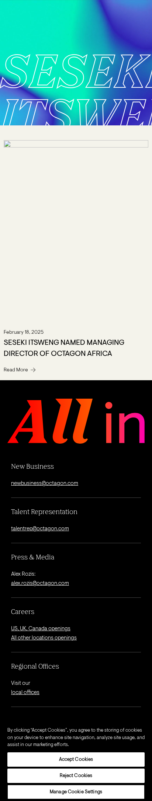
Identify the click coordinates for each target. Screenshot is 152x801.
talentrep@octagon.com (40, 529)
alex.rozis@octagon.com (40, 583)
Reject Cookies (76, 775)
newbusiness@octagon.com (44, 483)
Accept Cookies (76, 759)
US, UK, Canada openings (40, 629)
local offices (25, 693)
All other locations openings (44, 638)
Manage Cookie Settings (76, 792)
